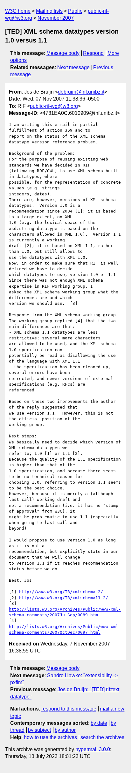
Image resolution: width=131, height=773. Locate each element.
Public (75, 11)
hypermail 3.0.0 (92, 749)
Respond (93, 53)
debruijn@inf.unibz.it (81, 92)
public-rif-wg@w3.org (54, 106)
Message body (62, 53)
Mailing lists (49, 11)
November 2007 (56, 18)
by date (99, 723)
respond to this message (68, 708)
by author (65, 730)
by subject (39, 730)
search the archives (102, 737)
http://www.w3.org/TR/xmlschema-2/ (61, 591)
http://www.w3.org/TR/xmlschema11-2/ (63, 597)
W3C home (18, 11)
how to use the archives (50, 737)
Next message (73, 67)
